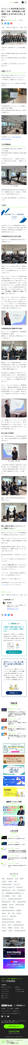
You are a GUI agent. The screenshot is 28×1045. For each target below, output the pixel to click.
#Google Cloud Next (21, 901)
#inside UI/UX (19, 887)
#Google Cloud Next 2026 (18, 925)
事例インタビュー (5, 995)
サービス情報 (10, 1008)
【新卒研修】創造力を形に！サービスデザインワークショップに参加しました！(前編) (17, 737)
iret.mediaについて (19, 989)
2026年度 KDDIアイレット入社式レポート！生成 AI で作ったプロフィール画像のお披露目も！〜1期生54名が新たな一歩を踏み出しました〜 (17, 714)
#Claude (3, 925)
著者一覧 (17, 987)
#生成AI (21, 878)
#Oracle (9, 925)
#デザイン (14, 896)
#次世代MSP (4, 907)
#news (16, 878)
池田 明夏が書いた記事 (12, 608)
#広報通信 (10, 927)
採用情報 (17, 1008)
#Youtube (11, 904)
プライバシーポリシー (6, 1011)
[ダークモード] (23, 2)
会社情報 (3, 1008)
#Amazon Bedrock (21, 890)
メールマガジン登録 (19, 991)
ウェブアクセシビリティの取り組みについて (10, 1013)
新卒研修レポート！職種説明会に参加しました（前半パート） (17, 729)
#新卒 (14, 901)
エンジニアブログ (5, 991)
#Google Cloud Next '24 (7, 884)
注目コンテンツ (4, 998)
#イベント (4, 898)
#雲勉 (20, 896)
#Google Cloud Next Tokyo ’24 (8, 910)
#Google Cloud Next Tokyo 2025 (14, 898)
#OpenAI (10, 930)
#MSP (15, 881)
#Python (4, 927)
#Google (4, 913)
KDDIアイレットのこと (13, 20)
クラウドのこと (4, 993)
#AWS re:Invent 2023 (20, 904)
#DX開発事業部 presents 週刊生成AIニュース (15, 893)
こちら (5, 584)
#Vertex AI (19, 913)
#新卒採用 (19, 910)
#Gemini (10, 881)
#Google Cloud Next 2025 (20, 930)
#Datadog (18, 922)
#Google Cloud (10, 878)
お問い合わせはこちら (14, 652)
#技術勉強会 (4, 904)
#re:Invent (4, 881)
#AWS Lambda (13, 916)
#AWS (3, 878)
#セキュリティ (17, 884)
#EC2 (22, 927)
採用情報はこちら (14, 693)
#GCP (13, 913)
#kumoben (11, 907)
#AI (2, 893)
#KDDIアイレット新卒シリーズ (12, 27)
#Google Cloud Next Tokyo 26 (8, 922)
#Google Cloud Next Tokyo (7, 919)
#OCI (9, 913)
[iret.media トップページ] (8, 981)
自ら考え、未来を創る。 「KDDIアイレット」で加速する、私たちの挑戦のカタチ (17, 722)
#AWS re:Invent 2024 (6, 901)
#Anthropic (16, 927)
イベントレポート (11, 709)
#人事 (21, 27)
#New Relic (4, 930)
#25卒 (3, 27)
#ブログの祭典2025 (6, 896)
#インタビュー (5, 916)
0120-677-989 (14, 1031)
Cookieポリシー (16, 1011)
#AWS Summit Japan (6, 890)
